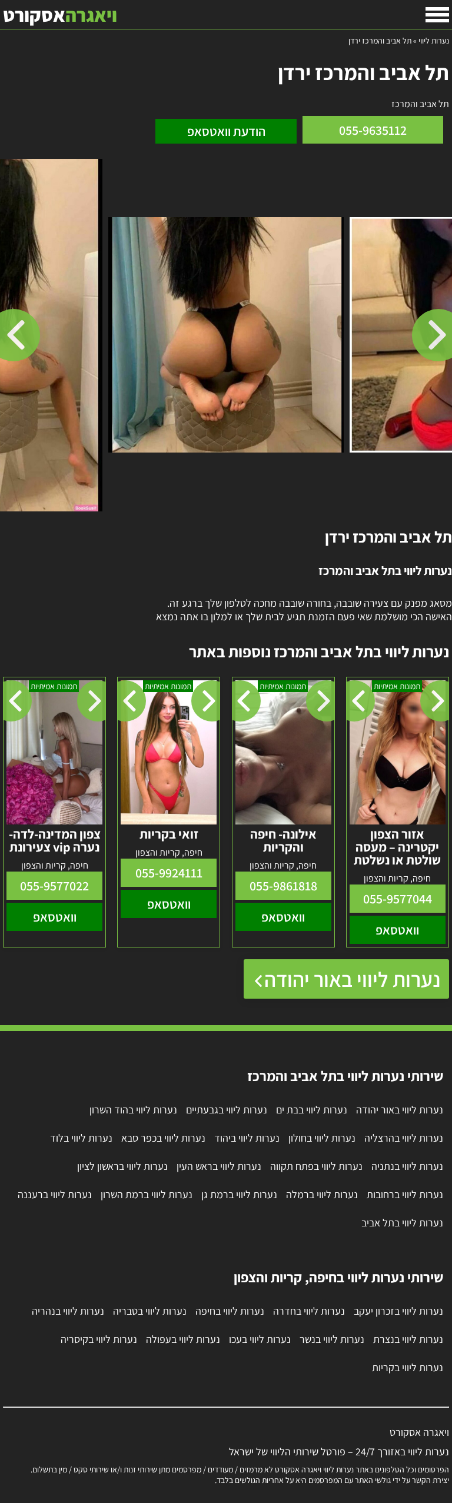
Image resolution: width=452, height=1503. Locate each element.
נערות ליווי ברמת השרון (146, 1194)
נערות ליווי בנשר (332, 1339)
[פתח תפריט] (437, 14)
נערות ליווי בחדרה (309, 1311)
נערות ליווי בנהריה (68, 1311)
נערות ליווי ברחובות (405, 1194)
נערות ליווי (433, 40)
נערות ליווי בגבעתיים (226, 1109)
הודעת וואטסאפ (226, 131)
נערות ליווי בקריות (407, 1367)
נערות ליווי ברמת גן (239, 1194)
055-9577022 (54, 885)
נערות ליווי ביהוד (247, 1138)
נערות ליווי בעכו (260, 1339)
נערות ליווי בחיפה (229, 1311)
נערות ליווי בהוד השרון (133, 1109)
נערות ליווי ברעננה (55, 1194)
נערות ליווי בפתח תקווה (316, 1166)
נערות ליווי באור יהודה (352, 979)
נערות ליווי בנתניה (407, 1166)
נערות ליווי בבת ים (311, 1109)
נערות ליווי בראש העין (219, 1166)
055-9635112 (373, 130)
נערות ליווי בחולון (321, 1138)
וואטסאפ (397, 930)
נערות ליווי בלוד (81, 1138)
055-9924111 (168, 872)
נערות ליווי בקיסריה (99, 1339)
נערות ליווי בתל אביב (402, 1222)
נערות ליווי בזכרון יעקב (398, 1311)
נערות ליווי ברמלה (322, 1194)
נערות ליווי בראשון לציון (122, 1166)
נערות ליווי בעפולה (183, 1339)
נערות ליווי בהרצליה (403, 1138)
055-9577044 (397, 898)
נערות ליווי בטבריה (150, 1311)
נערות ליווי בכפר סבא (163, 1138)
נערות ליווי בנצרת (408, 1339)
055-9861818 (283, 885)
